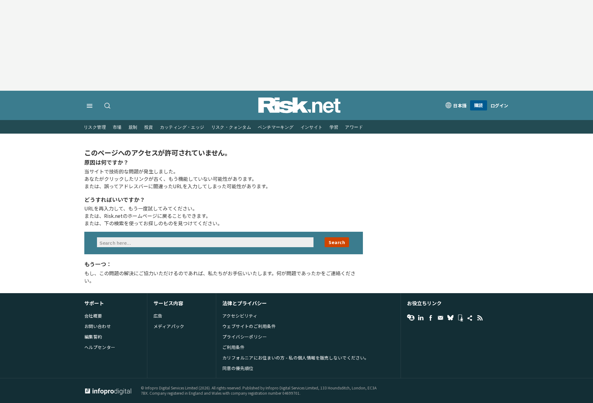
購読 (478, 105)
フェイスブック (430, 318)
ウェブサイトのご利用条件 (249, 326)
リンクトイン (420, 318)
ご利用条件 (233, 347)
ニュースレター (440, 318)
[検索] (108, 106)
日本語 (460, 105)
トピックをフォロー (410, 318)
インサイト (312, 127)
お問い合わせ (97, 326)
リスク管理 (95, 127)
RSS (480, 318)
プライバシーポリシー (244, 337)
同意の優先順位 (238, 368)
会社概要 (93, 316)
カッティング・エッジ (182, 127)
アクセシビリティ (239, 316)
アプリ (460, 318)
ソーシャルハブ (470, 318)
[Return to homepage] (299, 111)
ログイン (499, 105)
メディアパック (169, 326)
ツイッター (450, 318)
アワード (354, 127)
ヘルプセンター (100, 347)
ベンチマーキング (275, 127)
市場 (117, 127)
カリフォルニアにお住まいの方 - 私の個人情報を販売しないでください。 (295, 358)
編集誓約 (93, 337)
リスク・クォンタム (231, 127)
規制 (132, 127)
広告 (158, 316)
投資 (148, 127)
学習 (334, 127)
